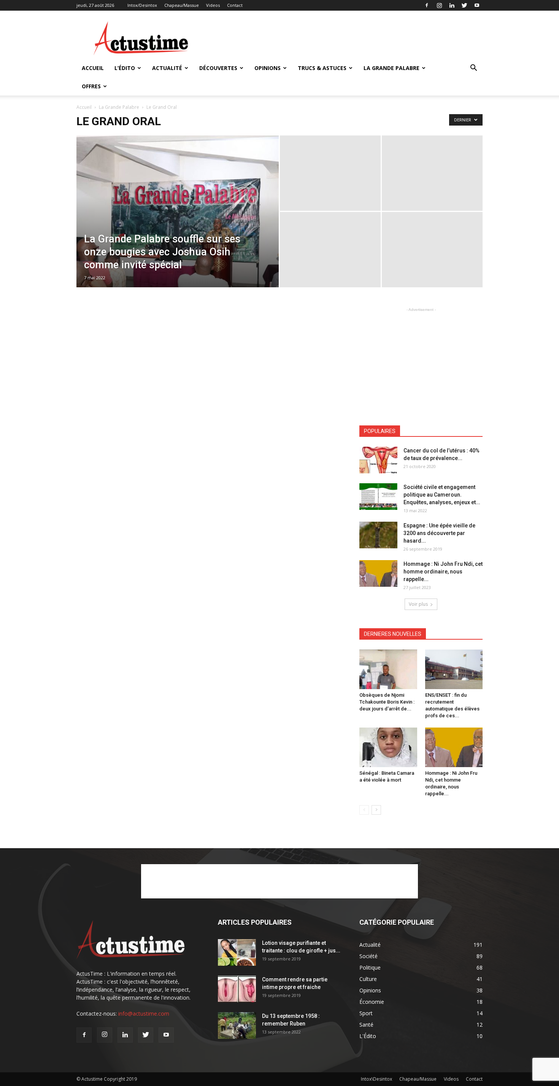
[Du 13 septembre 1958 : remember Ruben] (237, 1025)
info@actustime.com (143, 1013)
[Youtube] (477, 5)
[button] (473, 68)
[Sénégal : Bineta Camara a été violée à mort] (388, 747)
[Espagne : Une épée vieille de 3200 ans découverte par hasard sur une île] (378, 535)
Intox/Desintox (142, 5)
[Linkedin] (451, 5)
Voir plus (418, 604)
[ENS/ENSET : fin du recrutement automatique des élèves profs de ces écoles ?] (454, 669)
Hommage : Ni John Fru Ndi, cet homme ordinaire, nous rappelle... (443, 571)
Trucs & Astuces (322, 68)
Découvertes (218, 68)
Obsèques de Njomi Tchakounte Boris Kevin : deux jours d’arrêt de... (386, 702)
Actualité (167, 68)
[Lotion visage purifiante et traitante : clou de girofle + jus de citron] (237, 952)
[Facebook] (426, 5)
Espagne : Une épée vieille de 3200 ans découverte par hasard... (439, 533)
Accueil (93, 68)
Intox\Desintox (376, 1079)
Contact (235, 5)
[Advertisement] (344, 38)
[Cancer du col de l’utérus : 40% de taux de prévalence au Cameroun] (378, 460)
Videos (213, 5)
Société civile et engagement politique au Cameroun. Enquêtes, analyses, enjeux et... (441, 494)
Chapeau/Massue (181, 5)
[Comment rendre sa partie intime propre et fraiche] (237, 989)
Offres (91, 86)
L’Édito (124, 68)
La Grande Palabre (391, 68)
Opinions (267, 68)
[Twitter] (464, 5)
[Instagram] (439, 5)
